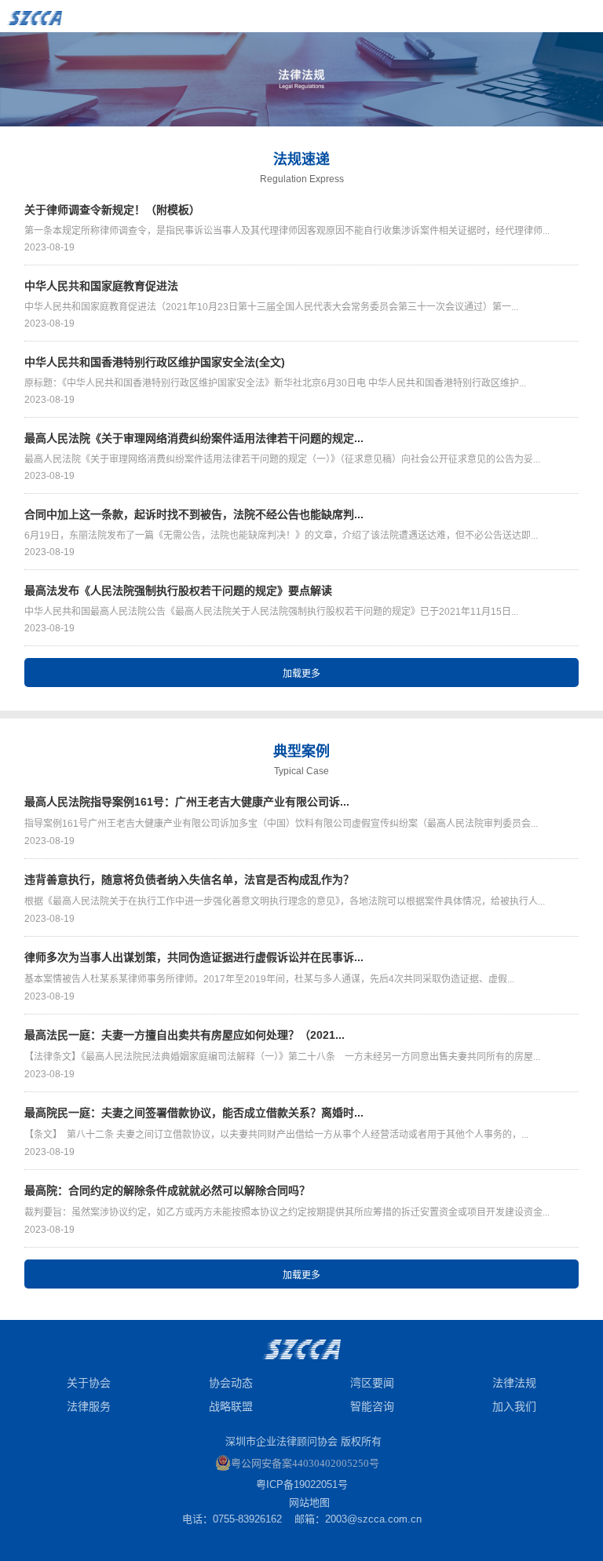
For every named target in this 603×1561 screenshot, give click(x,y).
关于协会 (89, 1382)
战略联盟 (231, 1406)
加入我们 (514, 1406)
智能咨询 (372, 1406)
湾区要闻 (372, 1382)
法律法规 (514, 1382)
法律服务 (89, 1406)
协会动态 (231, 1382)
